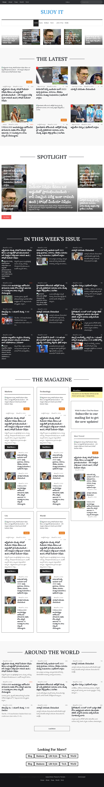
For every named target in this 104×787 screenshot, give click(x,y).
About (10, 2)
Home (4, 2)
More (66, 23)
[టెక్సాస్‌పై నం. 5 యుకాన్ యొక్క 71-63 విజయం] (7, 320)
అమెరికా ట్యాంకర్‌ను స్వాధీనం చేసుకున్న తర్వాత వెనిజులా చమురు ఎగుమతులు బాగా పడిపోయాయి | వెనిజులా (16, 340)
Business (40, 756)
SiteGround (81, 777)
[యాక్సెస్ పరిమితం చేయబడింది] (52, 37)
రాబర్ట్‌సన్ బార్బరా (7, 86)
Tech (27, 2)
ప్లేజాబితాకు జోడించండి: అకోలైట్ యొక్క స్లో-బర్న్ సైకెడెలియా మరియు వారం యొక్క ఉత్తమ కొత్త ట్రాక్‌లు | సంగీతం (93, 39)
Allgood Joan (41, 86)
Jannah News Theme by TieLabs (55, 777)
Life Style (59, 23)
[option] (10, 37)
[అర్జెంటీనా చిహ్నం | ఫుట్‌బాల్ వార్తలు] (77, 291)
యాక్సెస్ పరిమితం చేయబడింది (49, 42)
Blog (41, 23)
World (22, 2)
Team (16, 2)
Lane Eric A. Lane (77, 86)
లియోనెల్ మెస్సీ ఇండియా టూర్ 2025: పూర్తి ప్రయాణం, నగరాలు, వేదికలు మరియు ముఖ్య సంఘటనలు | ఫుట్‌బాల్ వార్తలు (30, 38)
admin (5, 124)
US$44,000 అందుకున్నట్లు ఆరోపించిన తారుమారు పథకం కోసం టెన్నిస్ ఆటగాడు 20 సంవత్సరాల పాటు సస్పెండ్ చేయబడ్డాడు (72, 38)
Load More (52, 728)
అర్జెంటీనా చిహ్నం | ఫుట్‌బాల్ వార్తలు (85, 127)
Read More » (11, 447)
